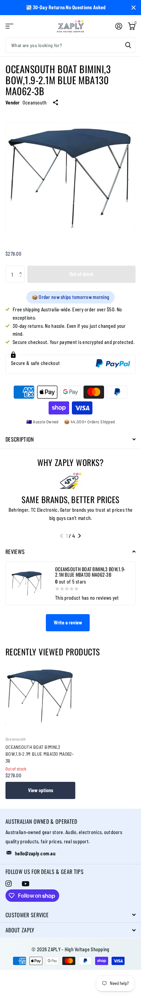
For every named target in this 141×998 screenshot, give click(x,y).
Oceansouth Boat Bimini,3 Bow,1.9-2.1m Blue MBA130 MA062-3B (39, 754)
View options (40, 790)
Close (133, 7)
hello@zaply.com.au (35, 853)
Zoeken (128, 45)
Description (19, 439)
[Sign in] (118, 26)
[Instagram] (8, 883)
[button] (22, 268)
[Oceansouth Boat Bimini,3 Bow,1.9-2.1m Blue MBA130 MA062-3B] (40, 696)
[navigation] (61, 536)
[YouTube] (25, 883)
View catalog (9, 26)
